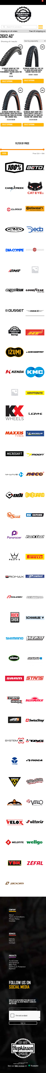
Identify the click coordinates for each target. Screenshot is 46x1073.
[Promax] (14, 576)
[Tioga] (35, 760)
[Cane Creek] (14, 188)
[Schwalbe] (35, 617)
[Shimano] (14, 637)
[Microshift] (14, 453)
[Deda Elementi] (35, 229)
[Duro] (35, 269)
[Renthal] (35, 597)
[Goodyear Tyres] (35, 290)
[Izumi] (14, 351)
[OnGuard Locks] (35, 494)
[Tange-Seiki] (14, 760)
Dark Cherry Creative (29, 1063)
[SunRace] (35, 699)
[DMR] (14, 269)
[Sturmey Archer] (14, 699)
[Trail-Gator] (35, 781)
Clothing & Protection (17, 967)
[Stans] (35, 678)
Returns (12, 941)
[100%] (14, 167)
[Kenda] (14, 372)
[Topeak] (14, 781)
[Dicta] (35, 249)
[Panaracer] (14, 535)
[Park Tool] (35, 535)
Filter (4, 153)
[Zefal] (35, 862)
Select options (7, 81)
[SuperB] (14, 719)
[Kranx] (14, 392)
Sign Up (23, 1023)
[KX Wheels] (14, 412)
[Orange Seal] (14, 515)
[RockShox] (14, 617)
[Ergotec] (14, 290)
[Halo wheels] (35, 310)
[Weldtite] (14, 842)
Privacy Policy (14, 919)
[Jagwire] (35, 351)
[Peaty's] (14, 556)
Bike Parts (13, 965)
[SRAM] (14, 678)
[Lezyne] (35, 412)
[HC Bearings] (14, 331)
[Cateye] (35, 188)
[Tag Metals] (35, 740)
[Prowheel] (35, 576)
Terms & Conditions (17, 917)
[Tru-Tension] (14, 801)
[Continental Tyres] (35, 208)
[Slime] (14, 658)
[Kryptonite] (35, 392)
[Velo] (35, 801)
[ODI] (14, 494)
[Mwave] (14, 474)
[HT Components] (35, 331)
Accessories (13, 961)
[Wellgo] (35, 842)
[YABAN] (14, 862)
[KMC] (35, 372)
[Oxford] (35, 515)
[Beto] (35, 167)
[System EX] (14, 740)
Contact (12, 943)
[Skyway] (35, 637)
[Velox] (14, 822)
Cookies (12, 921)
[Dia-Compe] (14, 249)
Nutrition (12, 969)
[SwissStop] (35, 719)
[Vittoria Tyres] (35, 822)
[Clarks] (14, 208)
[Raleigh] (14, 597)
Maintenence (14, 963)
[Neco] (35, 474)
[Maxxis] (14, 433)
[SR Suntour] (35, 658)
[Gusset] (14, 310)
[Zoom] (14, 883)
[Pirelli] (35, 556)
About (11, 915)
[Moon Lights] (35, 453)
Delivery (12, 939)
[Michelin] (35, 433)
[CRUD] (14, 229)
